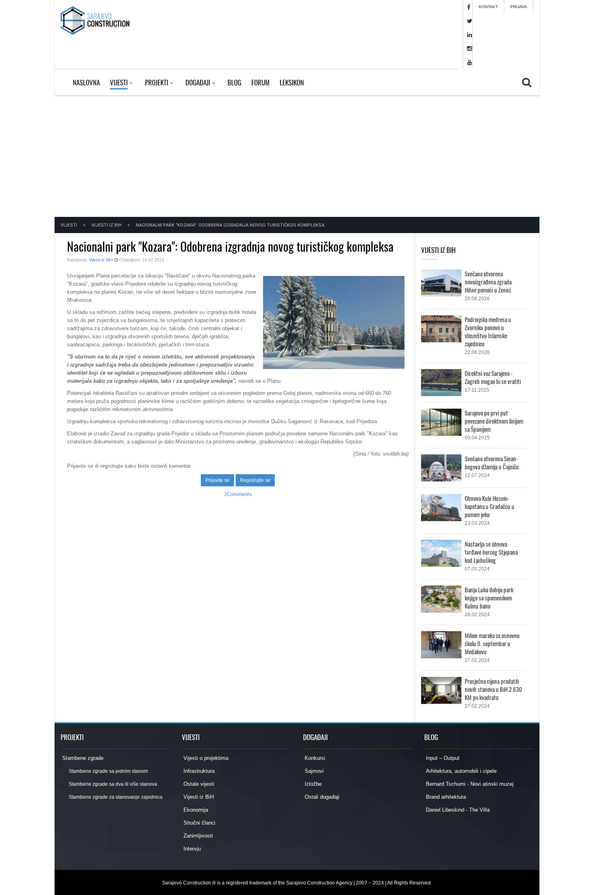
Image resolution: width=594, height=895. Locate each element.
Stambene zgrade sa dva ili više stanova (112, 784)
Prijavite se (217, 480)
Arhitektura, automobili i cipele (460, 771)
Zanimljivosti (197, 836)
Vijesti (69, 225)
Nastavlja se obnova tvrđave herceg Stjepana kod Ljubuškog (491, 552)
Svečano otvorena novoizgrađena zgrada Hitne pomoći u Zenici (488, 281)
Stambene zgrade (82, 758)
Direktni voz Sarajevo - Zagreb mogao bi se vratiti (493, 377)
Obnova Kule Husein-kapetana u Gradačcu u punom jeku (489, 506)
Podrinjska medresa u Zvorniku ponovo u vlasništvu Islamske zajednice (488, 331)
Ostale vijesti (198, 784)
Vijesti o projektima (205, 758)
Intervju (191, 849)
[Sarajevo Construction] (95, 20)
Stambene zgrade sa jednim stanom (108, 771)
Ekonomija (195, 810)
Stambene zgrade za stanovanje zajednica (115, 797)
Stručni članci (198, 823)
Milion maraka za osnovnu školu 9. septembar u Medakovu (492, 643)
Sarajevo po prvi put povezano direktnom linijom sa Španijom (494, 421)
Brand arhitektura (445, 797)
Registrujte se (255, 480)
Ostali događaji (321, 797)
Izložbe (312, 784)
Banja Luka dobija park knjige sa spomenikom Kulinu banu (489, 597)
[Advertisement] (297, 156)
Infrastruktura (198, 771)
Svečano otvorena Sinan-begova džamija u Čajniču (492, 462)
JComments (238, 494)
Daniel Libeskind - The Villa (457, 810)
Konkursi (314, 758)
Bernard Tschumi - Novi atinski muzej (469, 784)
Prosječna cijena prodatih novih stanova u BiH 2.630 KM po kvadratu (493, 689)
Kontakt (488, 6)
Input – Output (441, 758)
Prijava (518, 6)
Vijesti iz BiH (106, 225)
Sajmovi (313, 771)
